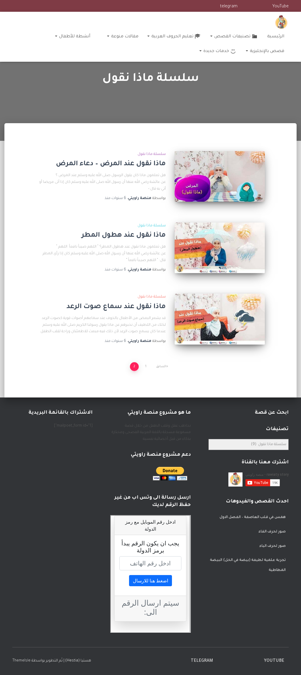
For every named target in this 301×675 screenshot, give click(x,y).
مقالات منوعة (124, 36)
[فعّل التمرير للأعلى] (11, 663)
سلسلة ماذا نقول (152, 154)
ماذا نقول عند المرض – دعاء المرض (111, 164)
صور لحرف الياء (272, 546)
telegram (229, 6)
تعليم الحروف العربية (171, 36)
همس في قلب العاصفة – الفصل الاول (253, 517)
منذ (115, 198)
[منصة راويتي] (281, 22)
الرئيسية (275, 36)
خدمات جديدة (215, 51)
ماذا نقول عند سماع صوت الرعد (116, 307)
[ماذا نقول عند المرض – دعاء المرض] (220, 176)
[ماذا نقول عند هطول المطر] (220, 248)
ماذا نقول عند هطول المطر (123, 235)
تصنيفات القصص (231, 36)
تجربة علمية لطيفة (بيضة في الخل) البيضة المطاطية (248, 565)
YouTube (280, 6)
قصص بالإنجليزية (266, 51)
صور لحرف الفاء (272, 532)
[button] (211, 36)
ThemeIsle (21, 661)
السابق (161, 366)
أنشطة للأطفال (74, 36)
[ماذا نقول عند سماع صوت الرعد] (220, 319)
